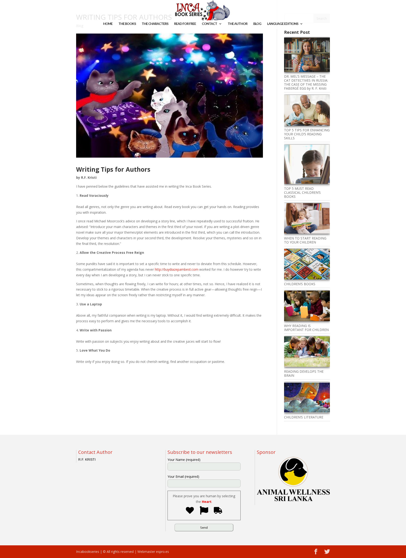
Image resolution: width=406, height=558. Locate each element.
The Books (127, 24)
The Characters (155, 24)
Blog (257, 24)
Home (108, 24)
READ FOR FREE (185, 24)
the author (237, 24)
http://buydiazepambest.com (176, 269)
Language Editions (282, 24)
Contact (209, 24)
